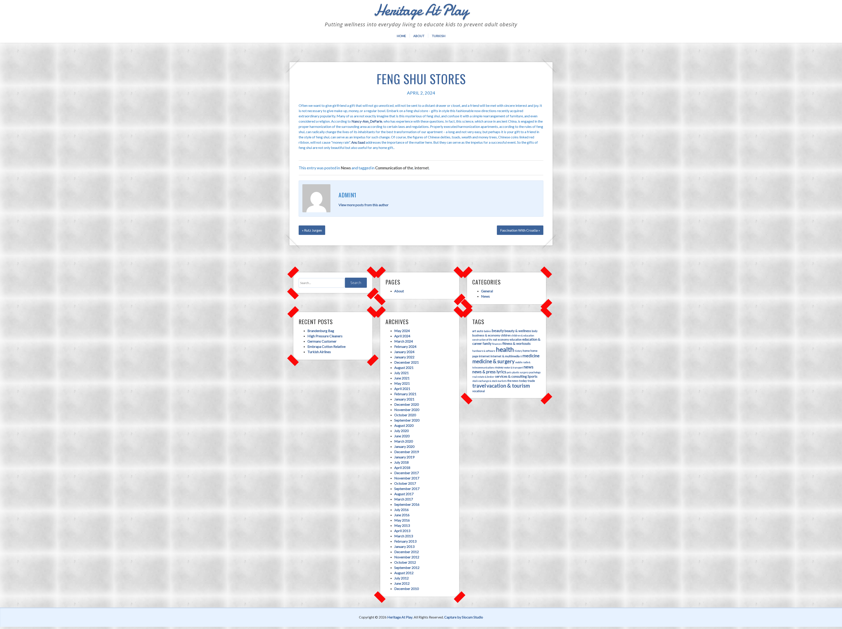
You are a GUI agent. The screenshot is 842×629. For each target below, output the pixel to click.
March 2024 (403, 341)
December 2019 (406, 452)
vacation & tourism (508, 385)
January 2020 (404, 446)
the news (512, 380)
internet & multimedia (505, 356)
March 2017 (403, 499)
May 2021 (402, 383)
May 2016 (402, 520)
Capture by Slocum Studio (463, 617)
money (499, 367)
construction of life (482, 339)
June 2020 (402, 436)
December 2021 (406, 362)
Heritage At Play (399, 617)
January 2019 (404, 457)
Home (401, 36)
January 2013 (404, 546)
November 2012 (406, 557)
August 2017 (404, 494)
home (526, 350)
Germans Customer (322, 341)
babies (487, 331)
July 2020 (401, 431)
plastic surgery (520, 372)
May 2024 (402, 331)
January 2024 (404, 352)
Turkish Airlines (319, 352)
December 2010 (406, 588)
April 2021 (402, 388)
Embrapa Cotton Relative (326, 346)
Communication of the (394, 167)
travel (479, 385)
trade (531, 380)
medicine (531, 355)
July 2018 (401, 462)
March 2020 (403, 441)
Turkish (438, 36)
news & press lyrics (489, 371)
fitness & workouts (516, 343)
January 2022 (404, 357)
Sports (532, 376)
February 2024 (405, 346)
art (474, 331)
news (528, 366)
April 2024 (402, 336)
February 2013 (405, 541)
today (523, 380)
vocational (478, 391)
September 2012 (406, 567)
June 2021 (402, 378)
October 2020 (405, 415)
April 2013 (402, 531)
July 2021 (401, 373)
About (419, 36)
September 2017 (406, 488)
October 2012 (405, 562)
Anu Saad (358, 142)
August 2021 (404, 367)
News (346, 167)
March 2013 (403, 536)
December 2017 (406, 473)
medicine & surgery (493, 361)
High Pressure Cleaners (325, 336)
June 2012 (402, 583)
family (487, 343)
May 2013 (402, 525)
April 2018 (402, 467)
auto (480, 331)
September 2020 (406, 420)
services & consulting (511, 376)
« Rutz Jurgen (312, 230)
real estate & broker (483, 376)
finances (497, 343)
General (487, 291)
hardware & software (483, 350)
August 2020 (404, 425)
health (505, 349)
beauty (498, 330)
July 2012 (401, 578)
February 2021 (405, 394)
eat (495, 339)
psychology (535, 372)
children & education (522, 335)
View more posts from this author (364, 205)
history (518, 350)
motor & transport (513, 367)
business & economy (486, 335)
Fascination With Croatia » (520, 230)
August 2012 (404, 573)
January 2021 (404, 399)
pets (509, 372)
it (521, 356)
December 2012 (406, 552)
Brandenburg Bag (320, 331)
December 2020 (406, 404)
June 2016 (402, 515)
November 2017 (406, 478)
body (534, 331)
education (516, 339)
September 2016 (406, 504)
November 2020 (406, 409)
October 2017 (405, 483)
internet (422, 167)
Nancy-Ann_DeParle (366, 121)
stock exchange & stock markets (489, 380)
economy (503, 339)
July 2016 (401, 509)
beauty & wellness (518, 331)
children (506, 335)
